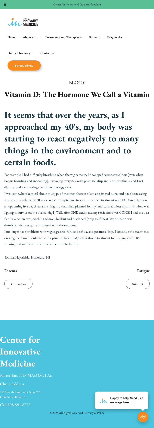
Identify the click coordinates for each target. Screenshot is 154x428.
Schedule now (24, 65)
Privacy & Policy (94, 413)
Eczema (10, 270)
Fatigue (143, 270)
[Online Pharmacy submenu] (32, 53)
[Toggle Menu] (5, 4)
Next (134, 283)
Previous (21, 283)
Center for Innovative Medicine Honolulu (77, 4)
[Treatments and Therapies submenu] (81, 37)
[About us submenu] (36, 37)
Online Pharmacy (19, 53)
